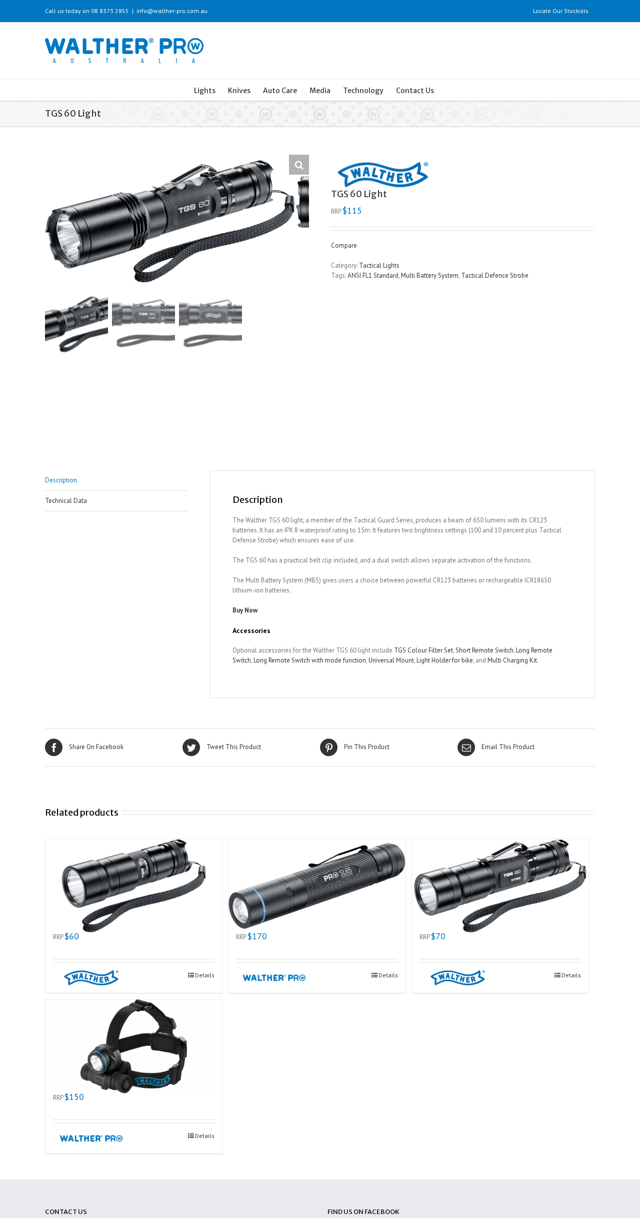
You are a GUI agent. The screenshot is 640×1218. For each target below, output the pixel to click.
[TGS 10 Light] (134, 874)
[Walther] (87, 977)
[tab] (116, 480)
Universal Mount (391, 660)
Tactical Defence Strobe (494, 275)
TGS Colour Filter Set (423, 650)
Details (204, 975)
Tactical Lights (379, 265)
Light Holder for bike (444, 660)
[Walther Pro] (271, 977)
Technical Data (66, 500)
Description (61, 480)
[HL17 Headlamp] (134, 1034)
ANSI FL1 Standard (373, 275)
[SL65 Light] (316, 874)
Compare (344, 245)
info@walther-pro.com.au (172, 11)
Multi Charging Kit (512, 660)
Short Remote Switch (485, 650)
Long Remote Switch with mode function (310, 660)
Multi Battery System (429, 275)
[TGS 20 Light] (500, 874)
